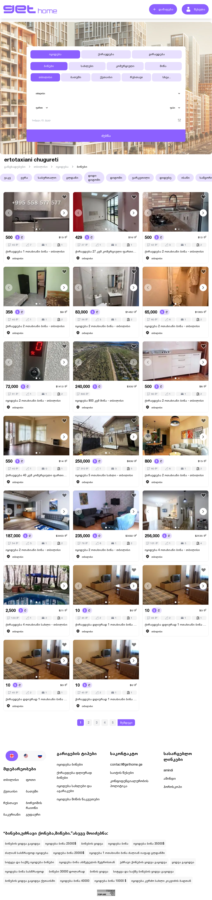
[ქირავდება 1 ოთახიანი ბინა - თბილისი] (36, 212)
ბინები (82, 166)
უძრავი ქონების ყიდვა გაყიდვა (143, 862)
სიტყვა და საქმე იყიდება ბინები (29, 862)
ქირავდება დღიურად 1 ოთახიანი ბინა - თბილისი (106, 624)
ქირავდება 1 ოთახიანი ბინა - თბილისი (35, 251)
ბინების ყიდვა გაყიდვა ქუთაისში (30, 880)
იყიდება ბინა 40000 (74, 880)
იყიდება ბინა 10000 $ (110, 880)
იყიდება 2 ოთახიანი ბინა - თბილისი (102, 326)
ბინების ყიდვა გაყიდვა (22, 843)
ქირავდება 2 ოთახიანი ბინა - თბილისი (174, 251)
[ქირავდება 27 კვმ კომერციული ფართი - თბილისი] (106, 212)
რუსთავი (136, 77)
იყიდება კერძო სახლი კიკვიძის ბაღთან (161, 880)
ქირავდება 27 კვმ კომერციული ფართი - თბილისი (106, 251)
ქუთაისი (106, 77)
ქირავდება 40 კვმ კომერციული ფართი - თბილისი (36, 475)
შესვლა (199, 9)
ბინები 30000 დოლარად (67, 871)
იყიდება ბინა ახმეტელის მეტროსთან (87, 862)
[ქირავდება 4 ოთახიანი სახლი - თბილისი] (36, 585)
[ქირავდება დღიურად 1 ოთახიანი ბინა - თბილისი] (106, 585)
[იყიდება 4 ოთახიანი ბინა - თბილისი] (175, 510)
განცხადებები (14, 166)
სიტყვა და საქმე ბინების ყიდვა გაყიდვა (143, 871)
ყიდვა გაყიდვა (183, 862)
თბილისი (45, 77)
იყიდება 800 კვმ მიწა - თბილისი (99, 400)
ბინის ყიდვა (99, 871)
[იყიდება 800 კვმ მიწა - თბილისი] (106, 361)
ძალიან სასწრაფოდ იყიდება (26, 853)
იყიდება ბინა (118, 843)
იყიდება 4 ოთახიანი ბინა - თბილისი (172, 550)
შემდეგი (126, 722)
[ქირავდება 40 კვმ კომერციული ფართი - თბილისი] (36, 435)
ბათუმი (75, 77)
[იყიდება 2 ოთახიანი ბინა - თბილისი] (106, 286)
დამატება (166, 9)
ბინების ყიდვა (92, 843)
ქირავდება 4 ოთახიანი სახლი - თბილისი (36, 624)
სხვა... (167, 77)
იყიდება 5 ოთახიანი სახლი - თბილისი (104, 475)
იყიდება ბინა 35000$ (148, 843)
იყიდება (62, 166)
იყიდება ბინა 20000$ (68, 853)
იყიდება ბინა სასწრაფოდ (24, 871)
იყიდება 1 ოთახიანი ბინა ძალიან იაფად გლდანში (127, 853)
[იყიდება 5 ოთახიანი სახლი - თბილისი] (106, 435)
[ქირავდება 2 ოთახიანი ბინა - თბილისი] (175, 212)
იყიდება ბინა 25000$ (60, 843)
